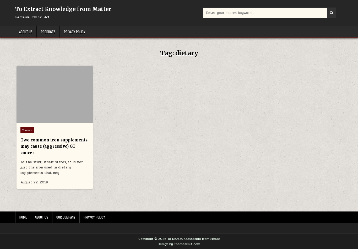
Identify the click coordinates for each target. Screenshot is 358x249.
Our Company (65, 217)
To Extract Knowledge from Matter (63, 9)
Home (23, 217)
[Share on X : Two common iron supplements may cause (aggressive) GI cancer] (47, 120)
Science (27, 130)
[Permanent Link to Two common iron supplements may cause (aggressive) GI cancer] (55, 94)
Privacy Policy (74, 31)
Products (48, 31)
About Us (25, 31)
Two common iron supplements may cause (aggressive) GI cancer (54, 146)
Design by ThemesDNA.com (179, 244)
